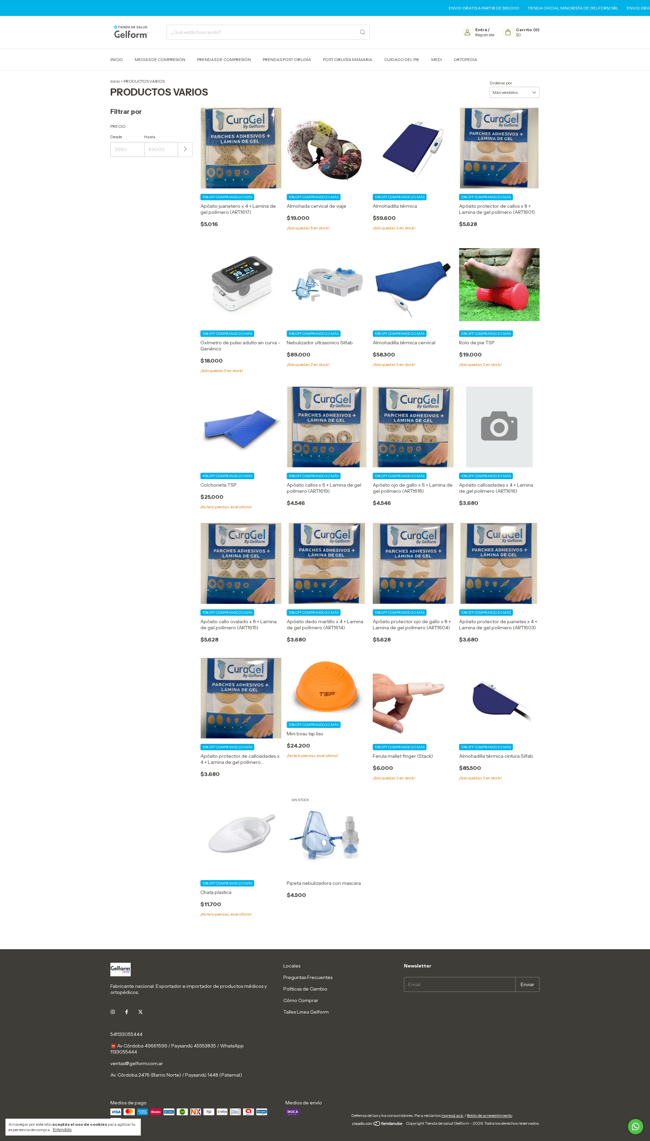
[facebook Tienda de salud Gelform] (126, 1012)
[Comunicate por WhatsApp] (635, 1126)
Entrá (481, 29)
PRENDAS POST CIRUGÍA (287, 59)
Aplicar (185, 149)
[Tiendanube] (377, 1124)
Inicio (115, 81)
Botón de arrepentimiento (489, 1115)
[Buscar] (362, 32)
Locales (291, 966)
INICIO (116, 59)
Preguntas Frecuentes (307, 977)
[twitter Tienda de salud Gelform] (140, 1012)
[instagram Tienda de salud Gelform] (112, 1012)
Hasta (149, 136)
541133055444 (126, 1034)
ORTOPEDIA (465, 59)
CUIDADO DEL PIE (401, 59)
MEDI (436, 59)
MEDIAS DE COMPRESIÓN (160, 59)
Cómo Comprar (300, 1000)
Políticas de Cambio (305, 989)
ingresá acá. (452, 1115)
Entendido (62, 1129)
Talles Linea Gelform (306, 1012)
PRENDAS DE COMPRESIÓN (224, 59)
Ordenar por (501, 82)
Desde (116, 136)
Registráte (484, 34)
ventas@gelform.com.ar (136, 1063)
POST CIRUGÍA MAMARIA (347, 59)
